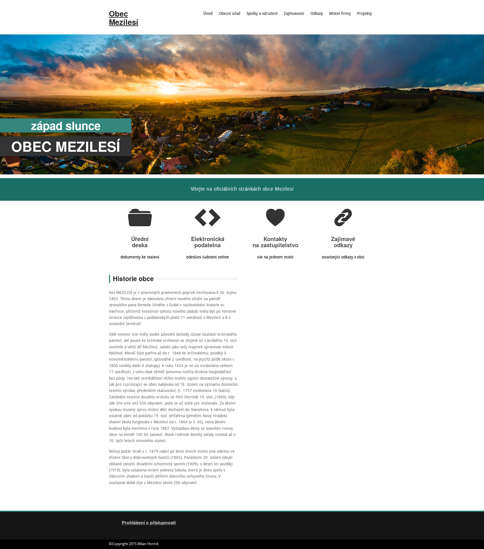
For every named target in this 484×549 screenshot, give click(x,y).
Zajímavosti (292, 16)
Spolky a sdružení (260, 16)
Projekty (364, 14)
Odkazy (316, 14)
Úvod (208, 14)
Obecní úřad (228, 16)
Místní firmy (340, 14)
